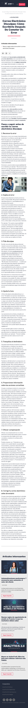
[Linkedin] (7, 700)
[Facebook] (10, 700)
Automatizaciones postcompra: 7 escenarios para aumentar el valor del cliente (13, 580)
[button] (2, 53)
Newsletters (14, 38)
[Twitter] (4, 700)
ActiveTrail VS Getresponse (9, 692)
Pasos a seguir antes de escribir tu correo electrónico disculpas (14, 47)
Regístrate (22, 4)
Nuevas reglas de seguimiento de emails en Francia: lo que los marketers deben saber (13, 619)
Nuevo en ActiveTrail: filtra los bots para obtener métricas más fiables (13, 658)
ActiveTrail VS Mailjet (7, 694)
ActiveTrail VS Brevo (7, 687)
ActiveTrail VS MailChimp (8, 689)
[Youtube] (14, 700)
